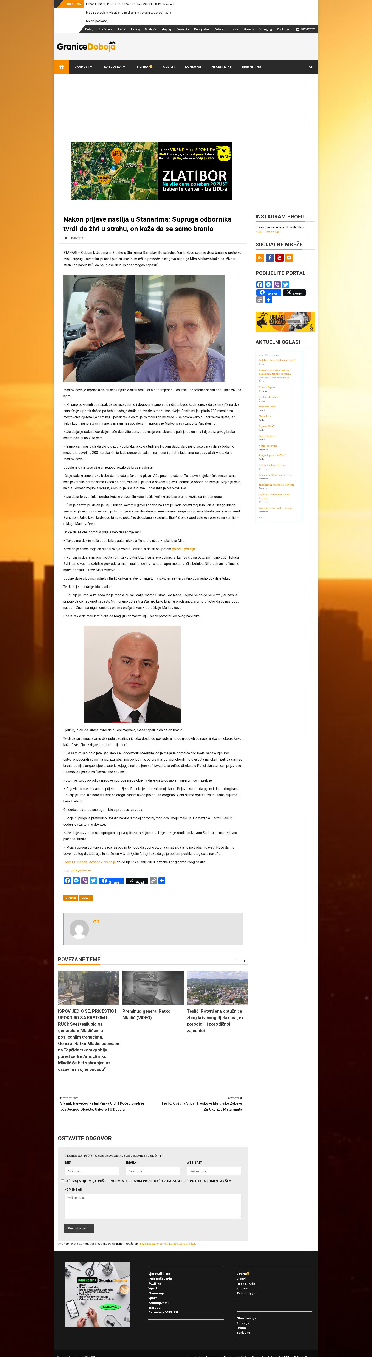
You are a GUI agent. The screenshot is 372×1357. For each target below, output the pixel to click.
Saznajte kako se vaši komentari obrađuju (168, 1252)
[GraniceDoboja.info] (61, 75)
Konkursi (283, 37)
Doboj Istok (201, 37)
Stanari (248, 37)
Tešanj (135, 37)
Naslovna (113, 75)
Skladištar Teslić (267, 415)
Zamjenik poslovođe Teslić (272, 463)
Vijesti (86, 906)
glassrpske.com (80, 879)
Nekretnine (221, 75)
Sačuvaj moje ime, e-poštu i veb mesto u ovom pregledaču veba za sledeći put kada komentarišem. (148, 1189)
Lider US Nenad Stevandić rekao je (89, 870)
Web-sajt (194, 1171)
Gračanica (105, 37)
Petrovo (219, 37)
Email (131, 1171)
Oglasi (169, 75)
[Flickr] (289, 266)
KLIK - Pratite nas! (268, 240)
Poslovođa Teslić (267, 444)
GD (65, 246)
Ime (67, 1171)
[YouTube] (279, 266)
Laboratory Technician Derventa (275, 483)
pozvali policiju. (183, 557)
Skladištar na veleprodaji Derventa (276, 493)
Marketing (251, 75)
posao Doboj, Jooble (268, 363)
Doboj (89, 37)
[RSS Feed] (260, 266)
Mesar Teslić (265, 424)
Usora (234, 37)
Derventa (182, 37)
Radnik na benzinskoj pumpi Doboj (277, 368)
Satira (143, 75)
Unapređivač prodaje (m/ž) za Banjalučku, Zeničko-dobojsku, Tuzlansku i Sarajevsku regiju (275, 382)
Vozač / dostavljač (268, 454)
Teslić (122, 37)
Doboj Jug (265, 37)
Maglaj (166, 37)
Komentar (73, 1198)
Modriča (151, 37)
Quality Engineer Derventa (272, 473)
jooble (261, 526)
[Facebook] (270, 266)
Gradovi (81, 75)
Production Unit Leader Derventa (276, 516)
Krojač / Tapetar (267, 395)
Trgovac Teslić (266, 434)
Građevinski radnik (269, 405)
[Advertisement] (186, 114)
